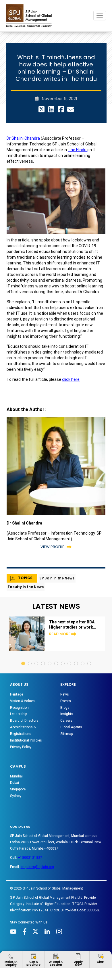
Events (65, 701)
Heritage (16, 694)
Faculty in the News (26, 586)
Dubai (14, 783)
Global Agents (71, 727)
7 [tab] (63, 658)
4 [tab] (43, 658)
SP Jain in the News (56, 578)
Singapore (18, 789)
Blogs (64, 708)
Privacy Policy (20, 747)
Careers (66, 721)
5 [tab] (50, 658)
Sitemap (66, 734)
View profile (52, 547)
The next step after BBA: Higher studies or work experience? (72, 625)
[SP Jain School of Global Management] (30, 15)
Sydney (15, 796)
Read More (59, 634)
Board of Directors (24, 721)
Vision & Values (22, 701)
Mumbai (16, 776)
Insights (66, 714)
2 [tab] (30, 658)
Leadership (18, 714)
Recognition (19, 708)
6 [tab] (56, 658)
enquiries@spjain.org (37, 867)
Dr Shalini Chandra (23, 138)
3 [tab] (36, 658)
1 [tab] (23, 658)
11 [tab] (89, 658)
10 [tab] (83, 658)
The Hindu (77, 149)
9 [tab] (76, 658)
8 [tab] (69, 658)
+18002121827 (30, 858)
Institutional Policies (26, 740)
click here (71, 379)
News (64, 694)
